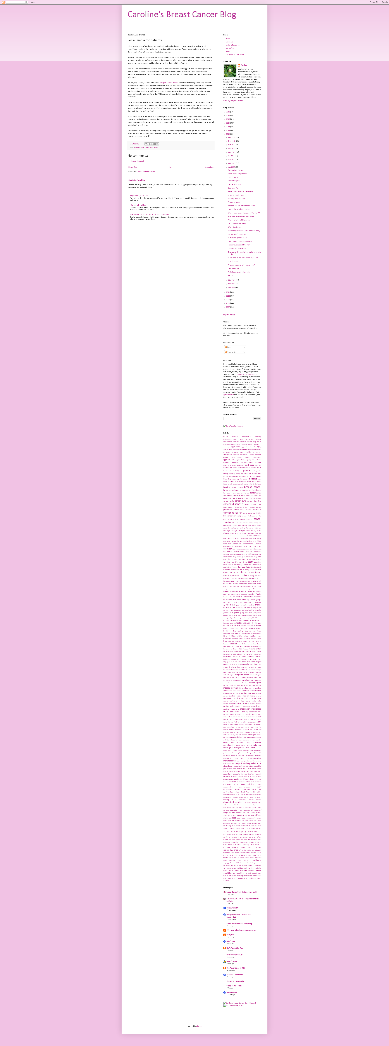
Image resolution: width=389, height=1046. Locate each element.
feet (234, 600)
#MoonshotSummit (229, 439)
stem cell (254, 826)
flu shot (254, 602)
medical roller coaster (232, 706)
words (255, 876)
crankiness (227, 557)
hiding (247, 634)
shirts (230, 815)
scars (229, 810)
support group (248, 834)
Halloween (233, 620)
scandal (254, 807)
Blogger (199, 1026)
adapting (226, 444)
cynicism (226, 562)
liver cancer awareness (247, 672)
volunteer (258, 865)
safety (248, 805)
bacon (256, 465)
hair (256, 618)
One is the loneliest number (239, 209)
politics (258, 766)
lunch (251, 677)
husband (239, 646)
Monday (225, 719)
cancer (253, 493)
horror (259, 641)
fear (248, 597)
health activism (247, 623)
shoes (234, 815)
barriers (245, 467)
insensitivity (233, 654)
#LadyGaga (258, 436)
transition (226, 853)
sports (244, 823)
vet (240, 865)
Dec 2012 (232, 137)
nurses (252, 732)
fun (233, 608)
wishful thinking (237, 875)
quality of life (240, 779)
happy (252, 620)
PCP (260, 753)
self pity (231, 813)
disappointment (236, 570)
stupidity (242, 831)
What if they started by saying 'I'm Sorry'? (244, 213)
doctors (244, 575)
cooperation (257, 551)
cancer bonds (239, 496)
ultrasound (248, 858)
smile (254, 818)
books (249, 482)
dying (254, 578)
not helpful (254, 730)
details (225, 567)
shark (225, 815)
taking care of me (254, 837)
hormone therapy (251, 641)
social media (154, 148)
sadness (243, 805)
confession (257, 546)
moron (259, 719)
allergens (243, 450)
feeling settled (227, 599)
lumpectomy (245, 677)
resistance (258, 794)
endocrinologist (246, 586)
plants (246, 766)
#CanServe (235, 436)
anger (242, 452)
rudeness (226, 805)
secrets (242, 810)
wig (256, 873)
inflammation (243, 651)
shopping (240, 815)
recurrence (227, 789)
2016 (228, 119)
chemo (259, 531)
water (237, 870)
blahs (255, 476)
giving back (248, 613)
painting (258, 748)
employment (243, 584)
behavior (229, 471)
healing (233, 623)
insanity (226, 654)
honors (253, 639)
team (245, 839)
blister (225, 479)
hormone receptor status (236, 641)
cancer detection (254, 501)
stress (227, 831)
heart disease (257, 631)
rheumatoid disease (250, 802)
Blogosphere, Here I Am (139, 196)
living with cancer (241, 675)
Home (171, 167)
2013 (228, 130)
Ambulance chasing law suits (239, 272)
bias (259, 474)
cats (260, 528)
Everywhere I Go (233, 908)
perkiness (226, 755)
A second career (234, 202)
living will (231, 675)
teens (259, 839)
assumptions (248, 462)
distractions (235, 572)
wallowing (258, 868)
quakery (258, 776)
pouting (225, 771)
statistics (246, 826)
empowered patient (254, 584)
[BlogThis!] (148, 143)
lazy (238, 667)
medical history (249, 696)
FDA (244, 597)
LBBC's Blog (231, 941)
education (231, 581)
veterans (245, 865)
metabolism (238, 714)
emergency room (245, 581)
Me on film (230, 48)
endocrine (236, 586)
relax (237, 792)
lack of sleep (252, 664)
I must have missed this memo (239, 245)
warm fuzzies (228, 870)
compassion (227, 543)
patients (246, 753)
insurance (227, 657)
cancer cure (240, 501)
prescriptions (243, 771)
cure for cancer (230, 559)
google (244, 615)
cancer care (227, 498)
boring (254, 482)
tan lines (232, 839)
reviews (258, 800)
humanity (226, 646)
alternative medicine (254, 450)
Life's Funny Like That (235, 948)
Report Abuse (229, 315)
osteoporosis (234, 740)
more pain (253, 719)
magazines (257, 680)
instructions (257, 654)
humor (233, 646)
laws (234, 667)
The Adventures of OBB (236, 968)
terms (225, 844)
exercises (251, 592)
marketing (244, 685)
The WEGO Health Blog (235, 981)
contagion (243, 549)
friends (258, 605)
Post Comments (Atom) (146, 172)
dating (245, 562)
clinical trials (233, 538)
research (243, 795)
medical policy (256, 701)
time (231, 850)
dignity (259, 567)
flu (250, 602)
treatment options (239, 855)
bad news (233, 468)
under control (242, 860)
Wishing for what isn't (236, 199)
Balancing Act (233, 188)
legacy (259, 667)
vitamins (251, 865)
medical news (244, 701)
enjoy (259, 586)
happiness (245, 620)
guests (238, 618)
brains (234, 487)
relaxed (242, 792)
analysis (235, 452)
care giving (242, 525)
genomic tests (228, 613)
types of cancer (239, 858)
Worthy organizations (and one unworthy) (244, 231)
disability (226, 570)
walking (251, 868)
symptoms (244, 837)
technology (252, 840)
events (226, 592)
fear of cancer (255, 597)
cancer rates (239, 510)
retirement (242, 800)
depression (247, 565)
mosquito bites (234, 722)
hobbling (239, 636)
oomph (225, 737)
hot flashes (242, 644)
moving (255, 722)
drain (232, 578)
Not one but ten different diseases (241, 206)
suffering (255, 832)
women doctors (248, 875)
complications (228, 546)
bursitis (229, 493)
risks (259, 802)
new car (237, 727)
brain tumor (257, 484)
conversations (239, 552)
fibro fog (245, 600)
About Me (229, 42)
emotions (227, 583)
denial (225, 564)
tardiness (239, 840)
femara (239, 600)
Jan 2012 (231, 288)
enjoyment (227, 589)
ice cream (258, 646)
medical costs (249, 691)
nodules (231, 730)
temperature (244, 842)
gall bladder (248, 608)
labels (244, 664)
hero (242, 634)
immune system (255, 649)
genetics (258, 610)
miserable (241, 717)
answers (236, 454)
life (245, 670)
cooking (249, 552)
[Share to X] (151, 143)
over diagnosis (237, 742)
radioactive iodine (243, 782)
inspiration (249, 654)
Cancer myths (233, 177)
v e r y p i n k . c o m (234, 986)
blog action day (233, 479)
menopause (253, 711)
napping (241, 724)
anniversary (257, 452)
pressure (253, 771)
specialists (229, 823)
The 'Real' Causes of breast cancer (241, 216)
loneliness (252, 675)
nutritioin (258, 732)
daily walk (238, 562)
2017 (228, 116)
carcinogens (227, 525)
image (245, 649)
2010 (228, 296)
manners (226, 685)
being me (239, 474)
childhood (251, 533)
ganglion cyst (257, 608)
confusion (227, 549)
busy (234, 493)
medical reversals (255, 704)
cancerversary (253, 523)
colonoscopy (227, 541)
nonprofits (238, 730)
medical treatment (231, 709)
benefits (254, 474)
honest (241, 638)
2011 (228, 292)
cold (254, 539)
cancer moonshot (249, 507)
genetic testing (248, 610)
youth (231, 881)
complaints (237, 544)
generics (234, 610)
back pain (249, 465)
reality (243, 784)
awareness (240, 465)
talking (225, 839)
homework (234, 638)
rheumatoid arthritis (232, 802)
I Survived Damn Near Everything (239, 924)
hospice (225, 644)
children (231, 536)
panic (232, 750)
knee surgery (256, 662)
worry (225, 878)
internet (250, 657)
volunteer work (229, 868)
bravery (240, 487)
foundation (244, 605)
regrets (237, 789)
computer (238, 546)
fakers (250, 594)
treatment (227, 855)
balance (240, 468)
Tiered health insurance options (240, 191)
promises (234, 776)
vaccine (244, 863)
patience (226, 753)
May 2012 (232, 163)
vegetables (229, 865)
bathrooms (252, 467)
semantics (239, 812)
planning (240, 766)
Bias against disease (236, 170)
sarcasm (258, 805)
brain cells (248, 484)
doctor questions (231, 576)
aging (259, 447)
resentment (251, 794)
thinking (235, 847)
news (252, 727)
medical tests (256, 706)
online (147, 148)
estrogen (248, 589)
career (259, 525)
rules (232, 805)
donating (226, 578)
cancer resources (249, 513)
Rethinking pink (234, 181)
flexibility (240, 602)
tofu (240, 850)
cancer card (258, 496)
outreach (252, 740)
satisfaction (227, 807)
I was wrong (251, 646)
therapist (226, 847)
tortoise (248, 850)
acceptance (249, 439)
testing (246, 845)
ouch (240, 740)
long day (258, 675)
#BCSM (225, 436)
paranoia (237, 750)
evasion (259, 589)
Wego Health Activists (169, 83)
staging (228, 826)
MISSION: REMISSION (235, 955)
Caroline (244, 65)
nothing (235, 732)
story (253, 828)
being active (257, 471)
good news (237, 615)
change (234, 531)
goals (231, 615)
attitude (258, 462)
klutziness (234, 662)
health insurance (248, 626)
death (250, 562)
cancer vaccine (242, 523)
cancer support (246, 519)
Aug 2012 (232, 152)
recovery (258, 787)
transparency (235, 853)
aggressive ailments (248, 447)
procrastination (238, 774)
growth (233, 618)
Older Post (209, 167)
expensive (234, 594)
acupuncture (257, 442)
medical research (241, 704)
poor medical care (229, 769)
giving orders (257, 613)
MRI (259, 722)
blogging (253, 479)
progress (226, 776)
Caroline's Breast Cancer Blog (182, 14)
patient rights (236, 753)
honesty (247, 639)
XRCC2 (230, 276)
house (250, 644)
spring (249, 823)
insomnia (241, 654)
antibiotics (243, 455)
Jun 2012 (232, 160)
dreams (238, 578)
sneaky (259, 818)
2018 (228, 112)
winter (229, 876)
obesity (233, 735)
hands (239, 620)
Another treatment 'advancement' (241, 265)
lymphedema (247, 680)
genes (239, 610)
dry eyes (249, 578)
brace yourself (238, 484)
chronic (243, 536)
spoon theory (237, 823)
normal (246, 730)
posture (259, 769)
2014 (228, 127)
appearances (257, 457)
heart (250, 631)
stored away (240, 828)
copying (232, 554)
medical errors (235, 696)
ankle (248, 452)
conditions (247, 546)
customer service (245, 559)
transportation (245, 853)
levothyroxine (236, 670)
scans (259, 807)
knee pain (246, 662)
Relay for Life (251, 792)
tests (252, 845)
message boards (228, 714)
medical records (228, 704)
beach (259, 468)
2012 (228, 134)
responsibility (243, 797)
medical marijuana (230, 701)
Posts (229, 347)
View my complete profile (233, 101)
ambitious (226, 452)
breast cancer (252, 487)
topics (244, 850)
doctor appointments (251, 572)
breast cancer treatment (250, 490)
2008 (228, 303)
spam (246, 821)
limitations (227, 672)
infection (235, 651)
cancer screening (234, 516)
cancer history (250, 504)
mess (259, 711)
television (235, 842)
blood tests (234, 482)
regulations (246, 789)
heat (232, 633)
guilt (249, 618)
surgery (258, 834)
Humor (228, 51)
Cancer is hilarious (235, 184)
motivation (243, 722)
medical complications (234, 691)
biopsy (236, 476)
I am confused (233, 268)
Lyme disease (227, 680)
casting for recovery (247, 528)
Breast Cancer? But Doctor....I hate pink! (242, 892)
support (239, 834)
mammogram (255, 683)
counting (239, 554)
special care (252, 820)
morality (246, 719)
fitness (234, 602)
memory (245, 712)
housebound (257, 644)
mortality (226, 722)
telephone (226, 842)
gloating (225, 615)
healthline (244, 628)
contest (259, 549)
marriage (252, 685)
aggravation (235, 447)
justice (259, 659)
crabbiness (250, 554)
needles (230, 727)
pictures (231, 763)
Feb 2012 (232, 284)
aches (235, 442)
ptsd (245, 776)
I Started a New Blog (136, 180)
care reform (252, 525)
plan (235, 766)
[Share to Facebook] (154, 143)
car (260, 523)
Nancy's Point (232, 961)
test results (237, 845)
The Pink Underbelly (235, 975)
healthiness (234, 628)
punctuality (251, 776)
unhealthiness (255, 860)
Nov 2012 (232, 141)
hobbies (232, 636)
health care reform (231, 626)
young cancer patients (247, 878)
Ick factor (234, 649)
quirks (225, 782)
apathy (225, 457)
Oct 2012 (232, 145)
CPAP (244, 554)
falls (253, 594)
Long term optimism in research (240, 241)
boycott (230, 484)
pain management (236, 748)
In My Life (230, 935)
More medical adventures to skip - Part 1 (243, 258)
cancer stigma (233, 519)
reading (235, 784)
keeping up (226, 662)
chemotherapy (240, 533)
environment (235, 589)
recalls (259, 784)
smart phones (247, 818)
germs (236, 613)
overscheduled (229, 745)
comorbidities (257, 541)
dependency (238, 565)
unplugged (227, 863)
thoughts (243, 847)
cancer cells (248, 498)
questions (250, 779)
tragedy (258, 850)
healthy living (242, 631)
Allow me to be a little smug (239, 220)
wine (224, 875)
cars (238, 528)
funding (239, 608)
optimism (238, 737)
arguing (248, 460)
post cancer (252, 769)
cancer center (257, 498)
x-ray (235, 878)
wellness (236, 873)
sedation (248, 810)
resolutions (227, 797)
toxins (253, 850)
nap (236, 724)
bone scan (242, 482)
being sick (247, 474)
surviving (226, 837)
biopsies (231, 476)
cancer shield (246, 516)
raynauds (258, 782)
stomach (231, 828)
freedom (251, 605)
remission (236, 794)
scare (225, 810)
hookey (259, 639)
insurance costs (239, 657)
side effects (256, 815)
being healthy (229, 474)
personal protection (237, 755)
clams (225, 539)
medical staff (246, 706)
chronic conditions (254, 536)
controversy (227, 552)
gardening (226, 610)
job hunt (237, 659)
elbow (238, 581)
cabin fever (240, 493)
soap (229, 820)
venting (236, 865)
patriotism (253, 753)
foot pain (235, 605)
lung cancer (257, 677)
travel (259, 853)
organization (253, 737)
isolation (226, 659)
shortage (247, 815)
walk (245, 868)
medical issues (256, 698)
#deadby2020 (246, 437)
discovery (246, 569)
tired (236, 850)
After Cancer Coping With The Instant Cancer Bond (149, 214)
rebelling (251, 784)
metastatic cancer (250, 714)
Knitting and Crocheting (235, 54)
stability (254, 823)
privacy (258, 771)
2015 (228, 123)
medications (235, 711)
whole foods (251, 873)
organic (245, 737)
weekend (251, 870)
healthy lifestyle (229, 631)
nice (256, 727)
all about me (235, 450)
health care (256, 623)
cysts (232, 562)
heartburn (226, 634)
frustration (227, 608)
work (259, 876)
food (228, 605)
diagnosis (241, 567)
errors (243, 589)
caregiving (227, 528)
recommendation (228, 787)
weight (258, 870)
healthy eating (255, 628)
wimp (259, 873)
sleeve (239, 818)
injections (252, 651)
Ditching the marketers (237, 249)
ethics (254, 589)
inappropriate (227, 651)
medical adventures (232, 688)
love (236, 677)
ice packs (226, 649)
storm (248, 828)
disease (225, 572)
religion (259, 792)
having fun (257, 620)
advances (232, 444)
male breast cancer (230, 683)
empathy (235, 583)
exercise (242, 591)
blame (259, 476)
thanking (258, 845)
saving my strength (237, 807)
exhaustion (227, 594)
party (242, 750)
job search (244, 659)
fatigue (239, 597)
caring (233, 528)
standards (239, 826)
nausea (255, 724)
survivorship (235, 837)
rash (252, 782)
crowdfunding (252, 557)
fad (239, 594)
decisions (257, 562)
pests (236, 758)
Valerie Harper (251, 863)
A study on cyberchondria (238, 238)
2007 (228, 307)
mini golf (226, 717)
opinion (231, 737)
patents (247, 750)
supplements (231, 834)
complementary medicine (252, 543)
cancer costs (228, 501)
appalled (248, 457)
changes (242, 531)
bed (224, 471)
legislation (227, 670)
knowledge (233, 664)
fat (234, 597)
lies (242, 670)
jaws (232, 659)
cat (256, 528)
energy (254, 586)
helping (238, 634)
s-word (236, 805)
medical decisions (248, 693)
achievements (241, 442)
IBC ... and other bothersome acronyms (241, 930)
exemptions (234, 592)
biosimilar (242, 476)
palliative (226, 750)
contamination (252, 549)
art (253, 460)
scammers (247, 807)
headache (226, 623)
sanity (253, 805)
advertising (257, 444)
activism (249, 442)
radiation (232, 782)
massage (258, 685)
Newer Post (132, 167)
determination (232, 567)
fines (225, 602)
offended (238, 735)
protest (240, 776)
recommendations (244, 787)
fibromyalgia (255, 599)
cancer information (235, 507)
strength (258, 828)
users (233, 863)
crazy (234, 557)
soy (243, 821)
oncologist (252, 735)
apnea (233, 457)
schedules (235, 810)
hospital (233, 644)
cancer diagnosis (233, 504)
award (234, 465)
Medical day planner (234, 693)
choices (237, 536)
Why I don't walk (234, 227)
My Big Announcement (246, 374)
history (225, 636)
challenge (226, 531)
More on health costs (236, 195)
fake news (244, 594)
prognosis (258, 774)
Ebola (225, 581)
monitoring (233, 719)
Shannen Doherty (249, 812)
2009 (228, 300)
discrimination (255, 570)
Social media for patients (237, 174)
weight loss (227, 873)
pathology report (255, 750)
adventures (240, 444)
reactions (227, 784)
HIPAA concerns (256, 634)
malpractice (244, 683)
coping (226, 554)
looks (225, 677)
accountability (227, 442)
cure (259, 557)
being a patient (139, 148)
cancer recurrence (253, 510)
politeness (252, 766)
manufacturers (235, 685)
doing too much (255, 576)
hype (245, 646)
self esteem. (254, 810)
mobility (258, 717)
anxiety (251, 455)
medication (245, 709)
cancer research (232, 512)
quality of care (228, 779)
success (249, 831)
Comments (231, 352)
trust (250, 855)
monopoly (240, 719)
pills (236, 763)
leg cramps (252, 667)
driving (243, 578)
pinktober (227, 766)
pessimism (227, 758)
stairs (233, 826)
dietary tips (252, 567)
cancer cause (237, 498)
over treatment (254, 742)
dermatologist (256, 565)
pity (232, 766)
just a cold (252, 659)
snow (225, 821)
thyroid (250, 847)
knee (239, 662)
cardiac (235, 525)
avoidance (227, 465)
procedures (227, 774)
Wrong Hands (232, 993)
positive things (241, 769)
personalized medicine (253, 755)
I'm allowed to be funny (237, 224)
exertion (258, 591)
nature (250, 724)
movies (249, 722)
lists (233, 672)
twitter (225, 858)
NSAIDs (240, 732)
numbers (247, 732)
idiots (240, 649)
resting (226, 800)
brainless (226, 487)
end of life (227, 586)
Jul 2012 (231, 156)
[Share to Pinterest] (157, 143)
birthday (249, 476)
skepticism (227, 818)
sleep (233, 818)
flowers (246, 602)
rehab (254, 789)
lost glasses (230, 677)
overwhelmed (241, 745)
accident (258, 439)
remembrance (228, 795)
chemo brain (228, 533)
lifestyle (258, 670)
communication (246, 541)
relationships (228, 792)
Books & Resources (233, 45)
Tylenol (231, 858)
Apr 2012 (231, 167)
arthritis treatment (230, 462)
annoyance (227, 455)
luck (239, 677)
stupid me (234, 832)
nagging (232, 724)
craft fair (258, 554)
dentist (231, 565)
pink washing (244, 763)
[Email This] (145, 143)
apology (239, 457)
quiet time (258, 779)
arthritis (258, 460)
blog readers (244, 479)
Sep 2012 (232, 149)
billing (225, 476)
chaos (248, 531)
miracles (234, 717)
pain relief (250, 748)
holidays (253, 636)
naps (246, 724)
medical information (242, 698)
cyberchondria (257, 559)
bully (225, 493)
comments (235, 541)
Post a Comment (137, 161)
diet (247, 567)
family (258, 594)
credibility (240, 557)
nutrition (226, 735)
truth (254, 855)
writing (230, 878)
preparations (233, 771)
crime (246, 557)
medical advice (248, 688)
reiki (259, 789)
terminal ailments (254, 842)
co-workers (244, 539)
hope (225, 641)
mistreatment (250, 717)
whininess (243, 873)
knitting (226, 664)
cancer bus (249, 496)
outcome (246, 740)
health (239, 623)
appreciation (240, 460)
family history (227, 597)
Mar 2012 (232, 280)
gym (253, 618)
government (251, 615)
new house (245, 727)
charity (253, 531)
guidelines (243, 618)
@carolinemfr (228, 395)
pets (242, 758)
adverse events (248, 444)
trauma (253, 853)
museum (226, 724)
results (233, 800)
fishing (229, 602)
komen (240, 664)
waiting (240, 868)
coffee (250, 538)
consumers (236, 549)
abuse (241, 439)
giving (242, 613)
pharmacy (240, 761)
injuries (258, 651)
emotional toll (256, 581)
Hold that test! (233, 261)
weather (243, 870)
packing (249, 745)
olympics (245, 735)
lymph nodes (236, 680)
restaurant (258, 797)
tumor (259, 855)
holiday (246, 636)
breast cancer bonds (231, 490)
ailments (227, 449)
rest (251, 797)
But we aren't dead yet (237, 234)
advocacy (226, 447)
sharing (258, 813)
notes (231, 732)
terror (230, 844)
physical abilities (249, 761)
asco (241, 462)
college (259, 538)
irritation (258, 657)
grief (229, 618)
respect (235, 797)
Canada (246, 493)
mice (259, 714)
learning (244, 667)
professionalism (249, 774)
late (230, 667)
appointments (228, 460)
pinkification (256, 763)
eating (259, 578)
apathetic (258, 455)
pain (255, 745)
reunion (251, 800)
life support (251, 670)
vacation (238, 863)
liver (237, 672)
